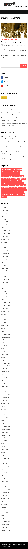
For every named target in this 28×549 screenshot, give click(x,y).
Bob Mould (9, 171)
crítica (15, 176)
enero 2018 (4, 392)
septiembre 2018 (5, 372)
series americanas (5, 192)
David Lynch (20, 176)
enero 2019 (4, 360)
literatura (24, 185)
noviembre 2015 (5, 461)
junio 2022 (4, 259)
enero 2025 (4, 228)
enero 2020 (4, 331)
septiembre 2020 (5, 311)
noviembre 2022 (5, 253)
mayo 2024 (4, 245)
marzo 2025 (4, 222)
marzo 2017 (4, 418)
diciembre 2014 (5, 490)
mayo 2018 (4, 380)
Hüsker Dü (21, 183)
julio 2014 (3, 501)
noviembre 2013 (5, 524)
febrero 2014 (4, 516)
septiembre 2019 (5, 343)
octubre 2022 (4, 256)
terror (17, 194)
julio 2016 (3, 438)
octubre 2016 (4, 432)
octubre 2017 (4, 400)
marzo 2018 (4, 386)
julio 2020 (3, 314)
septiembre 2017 (5, 403)
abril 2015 (3, 478)
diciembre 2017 (5, 395)
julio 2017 (3, 406)
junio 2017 (4, 409)
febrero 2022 (4, 271)
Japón (3, 185)
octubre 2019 (4, 340)
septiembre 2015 (5, 467)
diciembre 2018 (5, 363)
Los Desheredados (5, 187)
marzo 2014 (4, 513)
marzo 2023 (4, 251)
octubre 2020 (4, 308)
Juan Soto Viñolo (9, 45)
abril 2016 (3, 446)
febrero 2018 (4, 389)
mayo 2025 (4, 216)
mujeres (3, 190)
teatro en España (5, 194)
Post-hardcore (13, 190)
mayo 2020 (4, 320)
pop (7, 190)
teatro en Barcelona (19, 192)
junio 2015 (4, 472)
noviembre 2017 (5, 397)
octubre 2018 (4, 369)
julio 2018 (3, 374)
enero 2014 (4, 518)
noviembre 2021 (5, 279)
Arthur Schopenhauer (17, 169)
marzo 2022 (4, 268)
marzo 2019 (4, 354)
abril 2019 (3, 351)
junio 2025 (4, 213)
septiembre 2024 (5, 239)
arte (2, 169)
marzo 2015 (4, 481)
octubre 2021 (4, 282)
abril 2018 (3, 383)
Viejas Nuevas (13, 39)
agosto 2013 (4, 533)
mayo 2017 (4, 412)
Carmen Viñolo (16, 171)
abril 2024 (3, 248)
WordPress (4, 546)
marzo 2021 (4, 294)
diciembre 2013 (5, 521)
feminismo (4, 180)
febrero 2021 (4, 297)
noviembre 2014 (5, 493)
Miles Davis (23, 187)
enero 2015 (4, 487)
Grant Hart (19, 180)
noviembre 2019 (5, 337)
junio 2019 (4, 346)
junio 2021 (4, 285)
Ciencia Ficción (5, 174)
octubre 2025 (4, 210)
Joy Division (8, 185)
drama (3, 178)
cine (10, 174)
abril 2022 (3, 265)
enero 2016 (4, 455)
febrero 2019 (4, 357)
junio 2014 (4, 504)
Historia (15, 183)
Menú (4, 12)
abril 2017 (3, 415)
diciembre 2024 (5, 230)
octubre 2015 (4, 464)
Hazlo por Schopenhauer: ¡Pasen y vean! (12, 118)
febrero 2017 (4, 421)
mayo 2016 (4, 444)
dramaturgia (8, 178)
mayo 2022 (4, 262)
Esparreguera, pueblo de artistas (13, 42)
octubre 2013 (4, 527)
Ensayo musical (16, 178)
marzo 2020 (4, 325)
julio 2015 (3, 469)
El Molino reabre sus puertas (9, 121)
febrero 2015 (4, 484)
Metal (18, 187)
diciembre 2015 (5, 458)
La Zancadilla (13, 544)
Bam (9, 546)
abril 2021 (3, 291)
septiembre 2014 (5, 498)
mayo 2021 (4, 288)
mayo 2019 (4, 349)
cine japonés (4, 176)
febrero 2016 (4, 452)
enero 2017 (4, 423)
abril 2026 (3, 207)
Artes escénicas (8, 169)
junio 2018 (4, 377)
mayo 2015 (4, 475)
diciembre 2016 (5, 426)
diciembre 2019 (5, 334)
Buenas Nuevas (5, 39)
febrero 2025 (4, 225)
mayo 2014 (4, 507)
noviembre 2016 (5, 429)
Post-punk (20, 190)
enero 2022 (4, 274)
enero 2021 (4, 300)
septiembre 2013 (5, 530)
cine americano (16, 174)
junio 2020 (4, 317)
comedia (10, 176)
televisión (12, 194)
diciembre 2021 (5, 277)
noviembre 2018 (5, 366)
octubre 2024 (4, 236)
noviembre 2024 (5, 233)
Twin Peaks (4, 196)
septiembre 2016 (5, 435)
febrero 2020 (4, 328)
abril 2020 (3, 323)
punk (25, 190)
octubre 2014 (4, 495)
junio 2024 (4, 242)
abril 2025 (3, 219)
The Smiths (22, 194)
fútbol (14, 180)
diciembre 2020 (5, 302)
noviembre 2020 (5, 305)
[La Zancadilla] (16, 4)
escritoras (23, 178)
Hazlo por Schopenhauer (7, 183)
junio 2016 (4, 441)
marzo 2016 (4, 449)
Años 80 (3, 171)
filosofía (9, 180)
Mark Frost (13, 187)
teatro (12, 192)
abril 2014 (3, 510)
